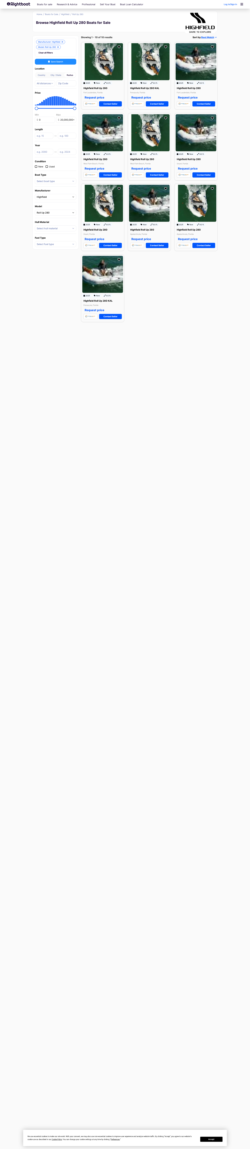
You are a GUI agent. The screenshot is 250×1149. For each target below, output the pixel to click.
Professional (88, 4)
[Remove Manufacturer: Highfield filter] (62, 42)
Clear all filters (45, 52)
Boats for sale (44, 4)
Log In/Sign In (230, 4)
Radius (70, 75)
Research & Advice (67, 4)
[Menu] (241, 4)
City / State (55, 75)
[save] (119, 47)
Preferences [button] (115, 1139)
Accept (211, 1139)
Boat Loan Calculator (131, 4)
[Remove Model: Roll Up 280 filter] (58, 47)
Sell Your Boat (107, 4)
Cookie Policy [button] (57, 1139)
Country (41, 75)
